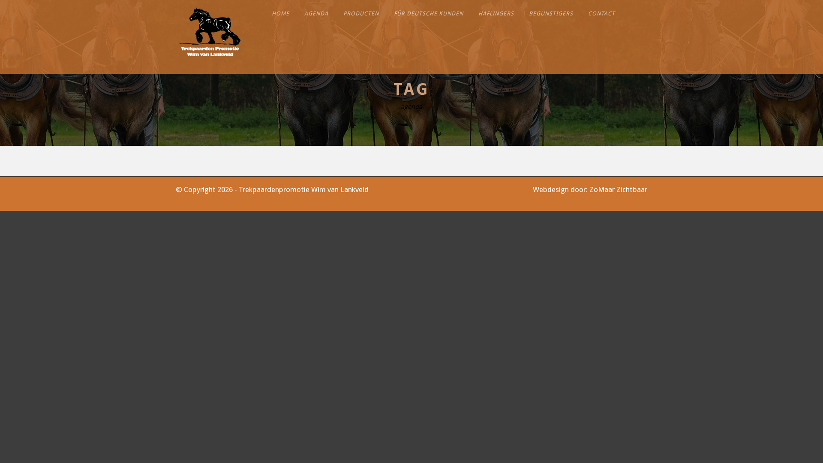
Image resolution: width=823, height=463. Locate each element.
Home (280, 13)
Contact (601, 13)
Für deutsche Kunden (428, 13)
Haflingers (496, 13)
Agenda (316, 13)
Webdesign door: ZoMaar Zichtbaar (590, 189)
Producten (361, 13)
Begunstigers (551, 13)
